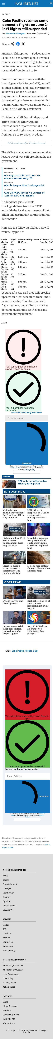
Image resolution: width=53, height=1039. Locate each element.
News (5, 875)
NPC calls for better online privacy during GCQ (32, 482)
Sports (6, 879)
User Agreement (10, 974)
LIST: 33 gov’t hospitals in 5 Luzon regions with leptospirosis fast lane (38, 515)
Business (7, 897)
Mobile (6, 924)
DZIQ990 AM (9, 1018)
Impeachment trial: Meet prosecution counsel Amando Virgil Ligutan (13, 630)
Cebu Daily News (11, 1014)
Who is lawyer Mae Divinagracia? (24, 185)
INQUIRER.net (8, 37)
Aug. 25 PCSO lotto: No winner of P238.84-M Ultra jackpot (24, 194)
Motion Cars (9, 1023)
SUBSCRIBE (44, 796)
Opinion (6, 901)
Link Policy (8, 978)
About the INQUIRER (13, 969)
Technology (8, 892)
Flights (28, 650)
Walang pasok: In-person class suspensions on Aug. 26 (22, 177)
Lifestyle (7, 888)
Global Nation (9, 905)
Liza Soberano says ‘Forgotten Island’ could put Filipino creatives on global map (37, 543)
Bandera (7, 1010)
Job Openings (9, 950)
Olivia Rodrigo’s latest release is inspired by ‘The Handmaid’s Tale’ (12, 569)
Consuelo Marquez (15, 33)
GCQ (35, 650)
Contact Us (8, 941)
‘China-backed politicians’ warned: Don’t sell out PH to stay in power (13, 514)
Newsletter (8, 946)
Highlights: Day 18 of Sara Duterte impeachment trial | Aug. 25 (38, 604)
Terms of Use (15, 468)
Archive (6, 937)
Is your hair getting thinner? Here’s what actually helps (38, 568)
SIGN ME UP (26, 463)
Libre (5, 1001)
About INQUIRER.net (13, 965)
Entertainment (10, 884)
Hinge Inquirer (10, 1006)
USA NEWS (8, 909)
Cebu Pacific (18, 650)
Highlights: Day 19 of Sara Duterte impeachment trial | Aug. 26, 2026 (14, 542)
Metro (6, 14)
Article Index (9, 986)
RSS (4, 929)
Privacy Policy (29, 470)
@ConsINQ (43, 33)
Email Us (7, 933)
